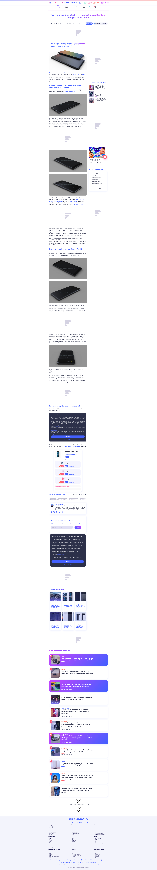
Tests (85, 2)
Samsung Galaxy (52, 832)
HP (95, 832)
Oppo (50, 831)
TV (71, 836)
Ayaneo (73, 827)
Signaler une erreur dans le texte (57, 494)
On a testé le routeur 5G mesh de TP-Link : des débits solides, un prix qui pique (77, 764)
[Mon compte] (58, 2)
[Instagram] (72, 822)
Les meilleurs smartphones (62, 486)
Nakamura (97, 855)
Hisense (73, 838)
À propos (66, 865)
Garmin (50, 854)
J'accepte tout (68, 561)
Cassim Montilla (59, 504)
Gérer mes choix (68, 439)
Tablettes (73, 849)
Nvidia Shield (75, 832)
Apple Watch (51, 852)
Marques (56, 12)
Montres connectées (54, 849)
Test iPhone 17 (86, 859)
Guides (90, 2)
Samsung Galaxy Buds (100, 843)
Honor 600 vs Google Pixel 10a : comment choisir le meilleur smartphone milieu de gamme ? (100, 87)
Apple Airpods (98, 838)
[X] (70, 822)
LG (72, 839)
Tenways (97, 856)
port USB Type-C (72, 201)
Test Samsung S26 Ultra (91, 862)
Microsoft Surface (99, 833)
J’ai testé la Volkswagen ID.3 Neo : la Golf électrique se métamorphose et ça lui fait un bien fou (76, 737)
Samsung (74, 842)
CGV (102, 865)
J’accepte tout (68, 436)
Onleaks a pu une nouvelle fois (57, 72)
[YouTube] (80, 822)
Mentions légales (58, 865)
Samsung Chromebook (100, 834)
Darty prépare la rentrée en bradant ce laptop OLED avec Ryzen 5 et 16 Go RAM (77, 751)
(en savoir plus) (57, 426)
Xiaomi (50, 834)
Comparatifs (64, 708)
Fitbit (50, 853)
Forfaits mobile (95, 179)
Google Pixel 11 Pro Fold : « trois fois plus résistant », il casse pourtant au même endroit (100, 100)
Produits (53, 499)
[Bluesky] (87, 822)
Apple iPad (74, 851)
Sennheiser (97, 844)
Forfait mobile (105, 2)
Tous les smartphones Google (62, 489)
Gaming (73, 825)
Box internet (94, 186)
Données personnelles (94, 865)
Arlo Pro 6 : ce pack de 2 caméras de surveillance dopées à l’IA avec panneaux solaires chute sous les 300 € (75, 724)
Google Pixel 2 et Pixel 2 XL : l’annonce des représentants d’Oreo (80, 625)
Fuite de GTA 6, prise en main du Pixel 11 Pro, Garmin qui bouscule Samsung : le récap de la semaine (77, 790)
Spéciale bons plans (76, 523)
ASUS (73, 826)
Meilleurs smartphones (97, 177)
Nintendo (74, 831)
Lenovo (96, 830)
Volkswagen (51, 847)
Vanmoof (97, 857)
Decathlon (97, 852)
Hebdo (65, 523)
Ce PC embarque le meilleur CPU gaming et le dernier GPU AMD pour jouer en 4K (77, 698)
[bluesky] (59, 512)
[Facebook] (75, 822)
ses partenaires (54, 430)
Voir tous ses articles (78, 512)
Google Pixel (51, 827)
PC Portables (97, 825)
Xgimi (73, 846)
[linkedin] (56, 512)
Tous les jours (55, 523)
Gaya (96, 853)
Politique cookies (54, 434)
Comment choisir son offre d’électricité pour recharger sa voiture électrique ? (55, 605)
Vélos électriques (99, 849)
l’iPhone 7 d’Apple (78, 204)
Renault (50, 844)
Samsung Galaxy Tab (76, 855)
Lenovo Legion (75, 828)
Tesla (50, 846)
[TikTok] (85, 822)
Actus (80, 2)
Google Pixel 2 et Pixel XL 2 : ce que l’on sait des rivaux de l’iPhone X (68, 625)
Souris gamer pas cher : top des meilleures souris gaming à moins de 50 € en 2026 (76, 685)
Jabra (96, 840)
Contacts (72, 865)
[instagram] (54, 512)
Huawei (50, 828)
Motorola (51, 830)
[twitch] (51, 512)
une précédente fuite (69, 91)
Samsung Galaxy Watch (54, 856)
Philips (73, 841)
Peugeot (51, 843)
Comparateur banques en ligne (68, 862)
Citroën (50, 840)
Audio (95, 836)
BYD (50, 839)
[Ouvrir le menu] (50, 2)
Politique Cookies (81, 865)
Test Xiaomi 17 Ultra (96, 859)
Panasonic (74, 840)
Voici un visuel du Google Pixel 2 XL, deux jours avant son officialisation (68, 605)
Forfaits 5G (94, 175)
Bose (96, 839)
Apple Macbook (98, 827)
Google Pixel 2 (76, 74)
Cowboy (96, 851)
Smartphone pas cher (96, 181)
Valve (73, 834)
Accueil (51, 12)
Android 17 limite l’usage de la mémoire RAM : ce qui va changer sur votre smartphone (100, 93)
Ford (50, 841)
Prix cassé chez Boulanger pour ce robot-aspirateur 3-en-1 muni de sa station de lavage (77, 672)
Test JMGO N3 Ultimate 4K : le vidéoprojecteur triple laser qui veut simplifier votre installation (77, 659)
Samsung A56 (95, 173)
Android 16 (106, 859)
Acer (96, 826)
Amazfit (50, 851)
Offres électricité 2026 (96, 188)
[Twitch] (82, 822)
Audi (50, 838)
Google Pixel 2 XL (71, 451)
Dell (96, 828)
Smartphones (62, 499)
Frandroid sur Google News (72, 446)
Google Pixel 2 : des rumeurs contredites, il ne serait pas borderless (80, 605)
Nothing (97, 842)
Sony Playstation (75, 833)
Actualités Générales (67, 786)
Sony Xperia (51, 833)
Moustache (97, 854)
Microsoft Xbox (75, 830)
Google (60, 12)
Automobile (51, 836)
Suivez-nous (89, 23)
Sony (73, 843)
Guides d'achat (65, 682)
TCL (73, 844)
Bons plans (96, 2)
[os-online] (62, 512)
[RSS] (77, 822)
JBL (96, 841)
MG (49, 842)
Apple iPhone (52, 826)
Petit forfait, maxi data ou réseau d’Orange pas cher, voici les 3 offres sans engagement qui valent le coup (77, 777)
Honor (96, 831)
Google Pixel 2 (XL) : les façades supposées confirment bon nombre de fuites (55, 625)
